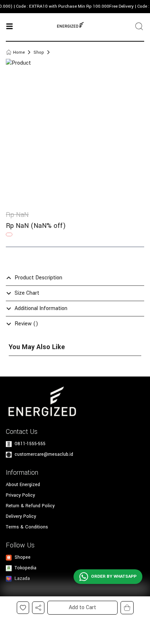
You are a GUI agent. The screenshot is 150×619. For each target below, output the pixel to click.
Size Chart (27, 293)
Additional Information (41, 308)
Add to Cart (82, 607)
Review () (26, 324)
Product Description (38, 278)
